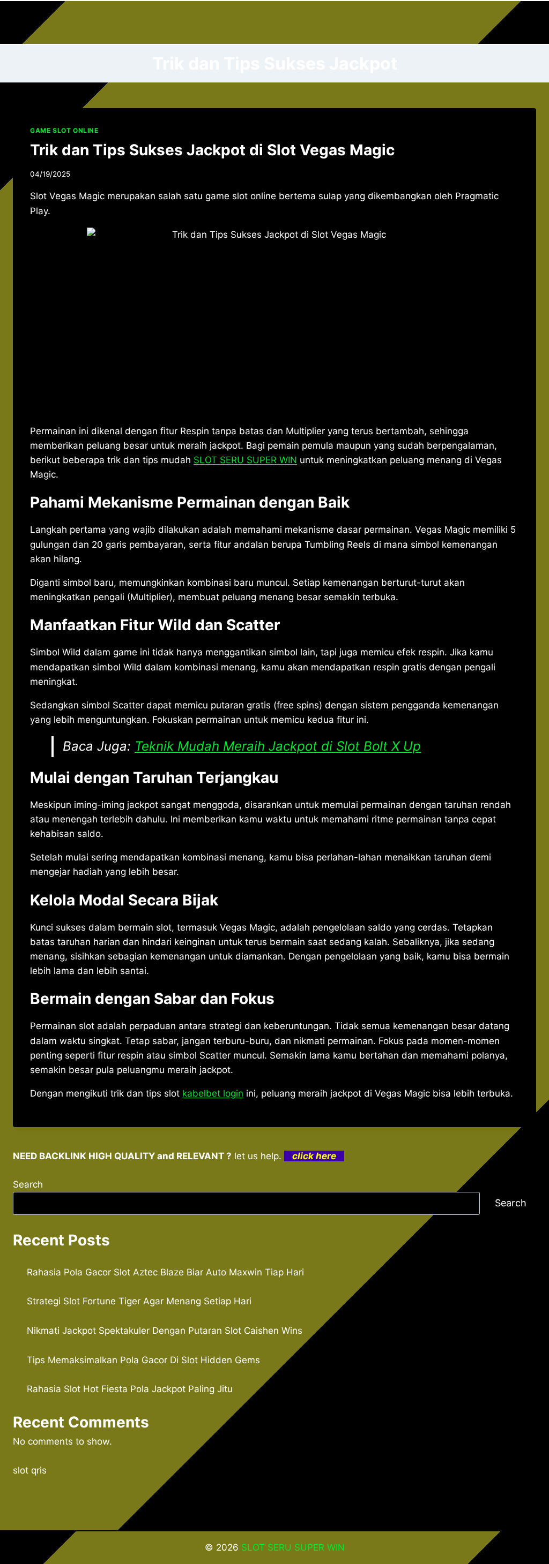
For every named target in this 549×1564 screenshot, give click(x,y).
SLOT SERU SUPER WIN (293, 1547)
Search (28, 1184)
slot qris (30, 1470)
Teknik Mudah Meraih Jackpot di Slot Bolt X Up (278, 746)
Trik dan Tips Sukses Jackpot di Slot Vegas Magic (212, 150)
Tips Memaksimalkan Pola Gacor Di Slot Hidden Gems (143, 1360)
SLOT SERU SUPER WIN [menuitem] (245, 460)
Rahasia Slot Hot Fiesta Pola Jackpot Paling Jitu (130, 1389)
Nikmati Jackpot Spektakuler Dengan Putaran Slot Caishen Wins (164, 1330)
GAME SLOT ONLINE (64, 130)
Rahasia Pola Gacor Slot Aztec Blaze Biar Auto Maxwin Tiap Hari (165, 1272)
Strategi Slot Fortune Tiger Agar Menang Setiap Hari (139, 1301)
